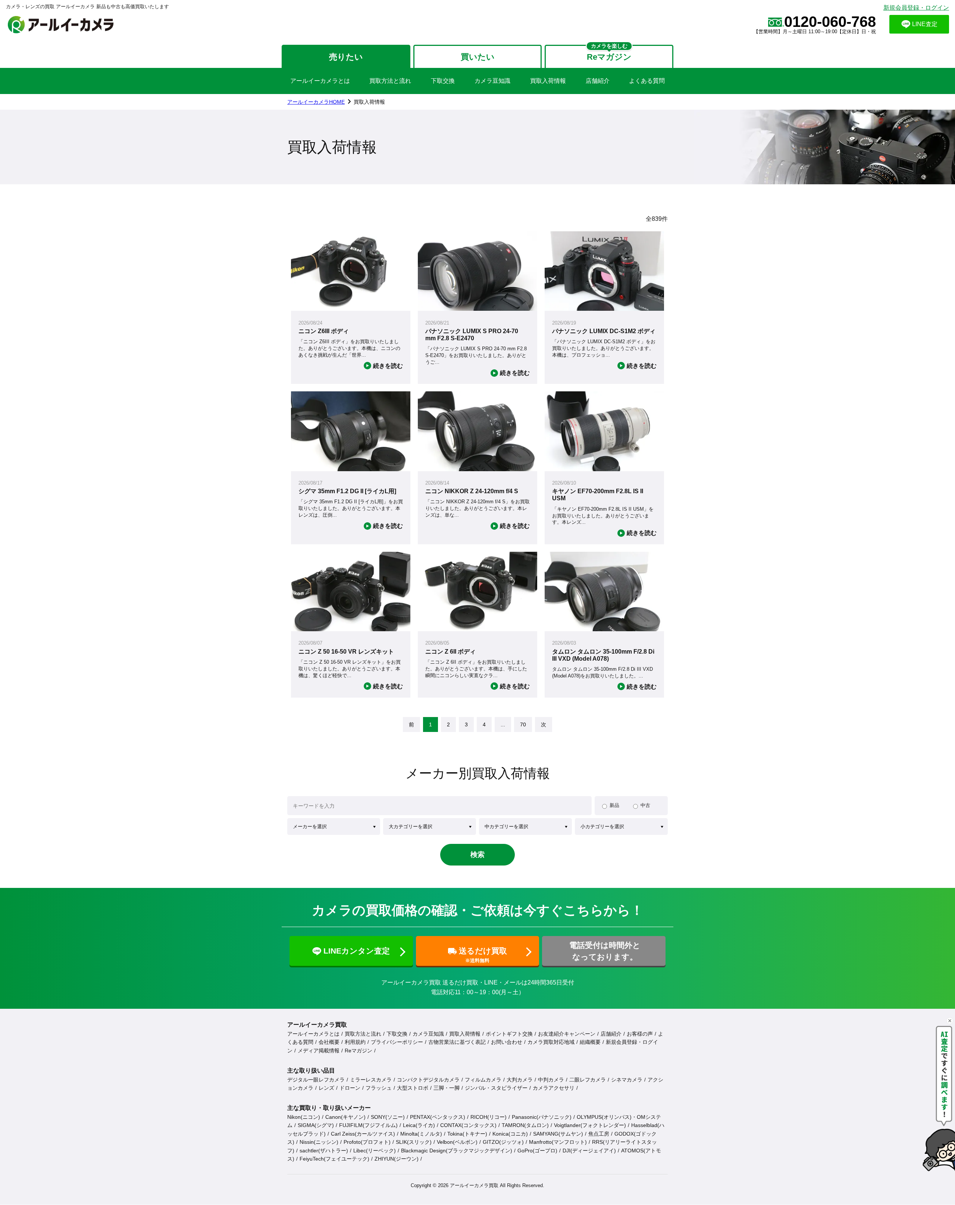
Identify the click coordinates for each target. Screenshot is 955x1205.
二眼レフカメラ (587, 1080)
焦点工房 (598, 1134)
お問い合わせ (506, 1042)
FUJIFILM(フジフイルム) (368, 1125)
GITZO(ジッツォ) (503, 1142)
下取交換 (443, 81)
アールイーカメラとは (320, 81)
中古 (645, 805)
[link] (411, 724)
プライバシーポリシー (397, 1042)
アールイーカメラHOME (316, 102)
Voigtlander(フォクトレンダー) (590, 1125)
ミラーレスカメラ (371, 1080)
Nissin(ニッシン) (319, 1142)
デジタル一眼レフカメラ (316, 1080)
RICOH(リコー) (488, 1117)
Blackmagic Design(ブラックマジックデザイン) (456, 1151)
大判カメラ (520, 1080)
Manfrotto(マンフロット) (558, 1142)
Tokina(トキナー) (467, 1134)
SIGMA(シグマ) (316, 1125)
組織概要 (590, 1042)
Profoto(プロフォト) (367, 1142)
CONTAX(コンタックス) (468, 1125)
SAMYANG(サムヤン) (558, 1134)
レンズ (326, 1088)
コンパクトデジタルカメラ (428, 1080)
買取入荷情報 (548, 81)
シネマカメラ (626, 1080)
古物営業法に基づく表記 (457, 1042)
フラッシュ (379, 1088)
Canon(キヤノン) (345, 1117)
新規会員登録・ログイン (916, 7)
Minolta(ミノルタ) (421, 1134)
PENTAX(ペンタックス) (437, 1117)
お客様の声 (640, 1034)
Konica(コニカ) (510, 1134)
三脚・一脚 (446, 1088)
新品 (614, 805)
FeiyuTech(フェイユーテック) (334, 1159)
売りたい (346, 57)
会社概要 (329, 1042)
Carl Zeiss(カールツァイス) (363, 1134)
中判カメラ (551, 1080)
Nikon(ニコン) (303, 1117)
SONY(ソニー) (388, 1117)
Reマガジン (358, 1051)
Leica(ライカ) (419, 1125)
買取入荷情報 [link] (369, 102)
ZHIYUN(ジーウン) (397, 1159)
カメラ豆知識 (492, 81)
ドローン (349, 1088)
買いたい (478, 57)
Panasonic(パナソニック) (542, 1117)
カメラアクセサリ (553, 1088)
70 (523, 724)
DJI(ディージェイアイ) (589, 1151)
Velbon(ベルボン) (457, 1142)
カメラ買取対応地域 (550, 1042)
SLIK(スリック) (414, 1142)
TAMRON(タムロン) (525, 1125)
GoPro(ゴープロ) (537, 1151)
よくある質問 (647, 81)
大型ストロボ (412, 1088)
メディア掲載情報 (318, 1051)
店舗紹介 (598, 81)
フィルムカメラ (483, 1080)
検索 (477, 854)
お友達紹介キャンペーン (566, 1034)
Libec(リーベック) (374, 1151)
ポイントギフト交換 (509, 1034)
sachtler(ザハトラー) (324, 1151)
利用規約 (355, 1042)
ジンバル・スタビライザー (496, 1088)
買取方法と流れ (390, 81)
